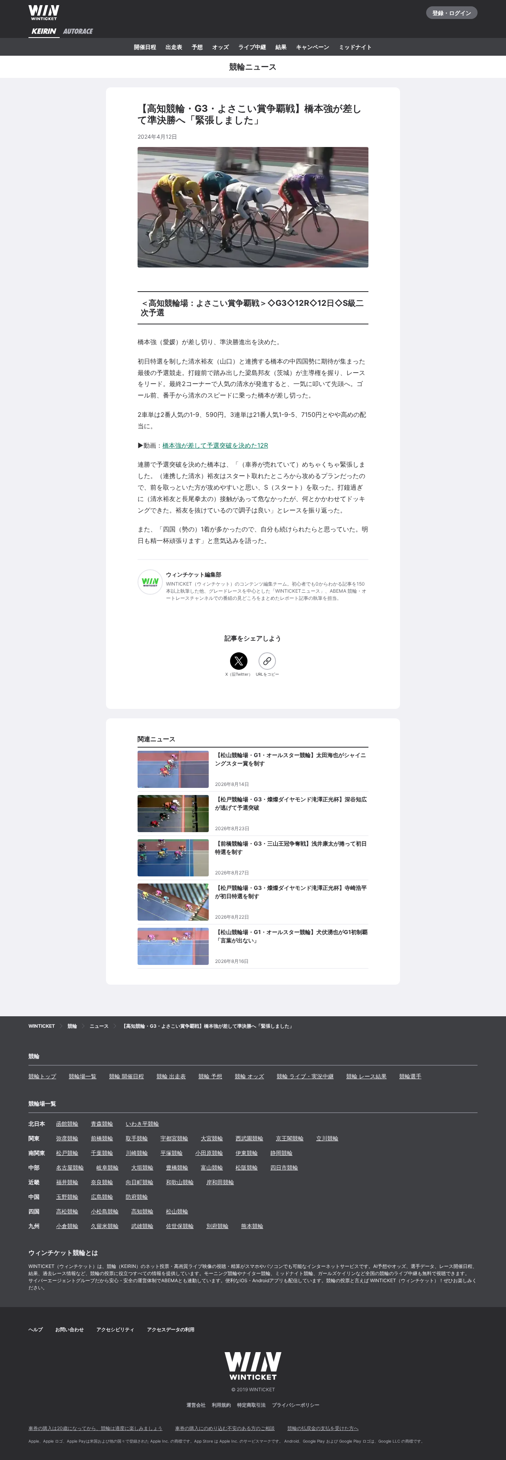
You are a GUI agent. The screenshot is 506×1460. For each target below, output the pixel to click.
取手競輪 (137, 1138)
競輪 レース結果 (366, 1076)
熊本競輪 (252, 1226)
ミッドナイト (355, 46)
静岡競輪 (281, 1152)
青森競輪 (102, 1123)
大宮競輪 (212, 1138)
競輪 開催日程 (126, 1076)
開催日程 (145, 46)
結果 (281, 46)
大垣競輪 (142, 1167)
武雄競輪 (142, 1226)
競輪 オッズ (249, 1076)
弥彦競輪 (67, 1138)
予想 (197, 46)
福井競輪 (67, 1182)
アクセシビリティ (115, 1329)
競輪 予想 (210, 1076)
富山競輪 (212, 1167)
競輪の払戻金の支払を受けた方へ (323, 1428)
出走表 (174, 46)
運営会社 (196, 1405)
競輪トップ (42, 1076)
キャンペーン (312, 46)
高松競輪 (67, 1211)
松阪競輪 (247, 1167)
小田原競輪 (209, 1152)
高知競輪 (142, 1211)
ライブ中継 (252, 46)
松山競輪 (177, 1211)
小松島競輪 (105, 1211)
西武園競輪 (249, 1138)
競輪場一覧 (82, 1076)
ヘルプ (35, 1329)
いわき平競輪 (142, 1123)
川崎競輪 (137, 1152)
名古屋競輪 (70, 1167)
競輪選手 (410, 1076)
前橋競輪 (102, 1138)
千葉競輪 (102, 1152)
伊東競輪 (247, 1152)
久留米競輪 (105, 1226)
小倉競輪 (67, 1226)
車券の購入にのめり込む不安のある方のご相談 (225, 1428)
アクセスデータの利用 (170, 1329)
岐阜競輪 (107, 1167)
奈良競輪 (102, 1182)
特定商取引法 (251, 1405)
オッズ (220, 46)
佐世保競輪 (180, 1226)
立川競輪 (327, 1138)
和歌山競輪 (180, 1182)
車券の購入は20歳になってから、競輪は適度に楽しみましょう (95, 1428)
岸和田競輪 (220, 1182)
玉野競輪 (67, 1196)
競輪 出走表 (171, 1076)
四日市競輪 (284, 1167)
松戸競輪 (67, 1152)
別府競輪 (217, 1226)
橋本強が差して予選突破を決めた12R (215, 445)
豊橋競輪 (177, 1167)
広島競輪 (102, 1196)
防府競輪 (137, 1196)
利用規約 (221, 1405)
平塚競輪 (171, 1152)
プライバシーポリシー (295, 1405)
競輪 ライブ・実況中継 (305, 1076)
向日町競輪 (139, 1182)
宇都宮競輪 (174, 1138)
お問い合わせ (69, 1329)
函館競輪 (67, 1123)
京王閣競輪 (290, 1138)
